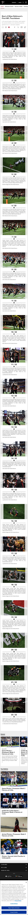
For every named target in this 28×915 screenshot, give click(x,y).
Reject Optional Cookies (14, 907)
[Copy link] (25, 27)
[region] (14, 897)
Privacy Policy (18, 900)
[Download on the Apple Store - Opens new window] (8, 876)
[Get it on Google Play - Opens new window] (18, 877)
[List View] (8, 27)
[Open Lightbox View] (14, 47)
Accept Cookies (14, 912)
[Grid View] (5, 27)
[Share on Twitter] (18, 28)
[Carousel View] (2, 27)
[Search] (23, 2)
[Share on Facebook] (15, 28)
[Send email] (21, 28)
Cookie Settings (14, 903)
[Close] (26, 882)
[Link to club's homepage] (3, 2)
